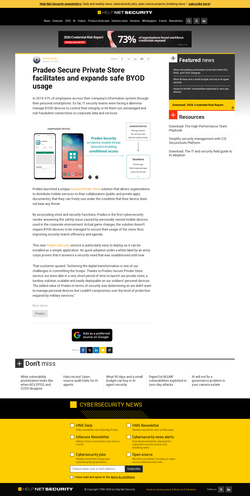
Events (163, 20)
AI (74, 20)
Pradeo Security (58, 245)
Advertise (191, 489)
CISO (68, 20)
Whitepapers (149, 20)
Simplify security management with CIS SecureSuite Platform (197, 141)
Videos (82, 20)
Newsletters (176, 20)
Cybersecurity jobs (91, 454)
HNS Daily (84, 425)
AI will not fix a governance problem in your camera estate (208, 380)
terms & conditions (123, 477)
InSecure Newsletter (92, 437)
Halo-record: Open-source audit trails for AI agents (80, 380)
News (47, 20)
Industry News (49, 58)
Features (58, 20)
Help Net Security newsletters (60, 4)
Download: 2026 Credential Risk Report (198, 105)
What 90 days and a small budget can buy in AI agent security (124, 380)
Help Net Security (125, 489)
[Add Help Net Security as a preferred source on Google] (148, 59)
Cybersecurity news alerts (153, 437)
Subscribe (133, 468)
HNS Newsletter (145, 425)
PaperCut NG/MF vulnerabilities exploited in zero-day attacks (167, 380)
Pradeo (40, 313)
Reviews (135, 20)
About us (178, 489)
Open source (142, 454)
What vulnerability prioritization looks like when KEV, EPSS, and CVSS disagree (37, 383)
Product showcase (98, 20)
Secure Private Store (85, 189)
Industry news (120, 20)
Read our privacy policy (159, 489)
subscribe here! (199, 4)
